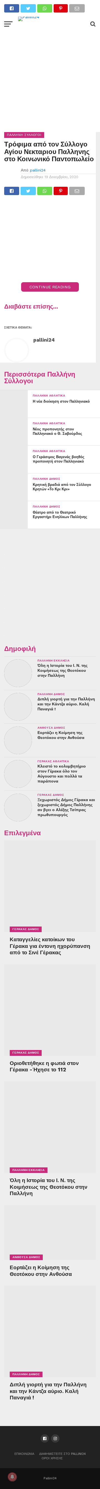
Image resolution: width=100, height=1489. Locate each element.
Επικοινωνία (24, 1454)
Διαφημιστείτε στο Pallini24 (62, 1454)
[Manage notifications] (12, 1476)
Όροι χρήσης (52, 1458)
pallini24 (38, 170)
